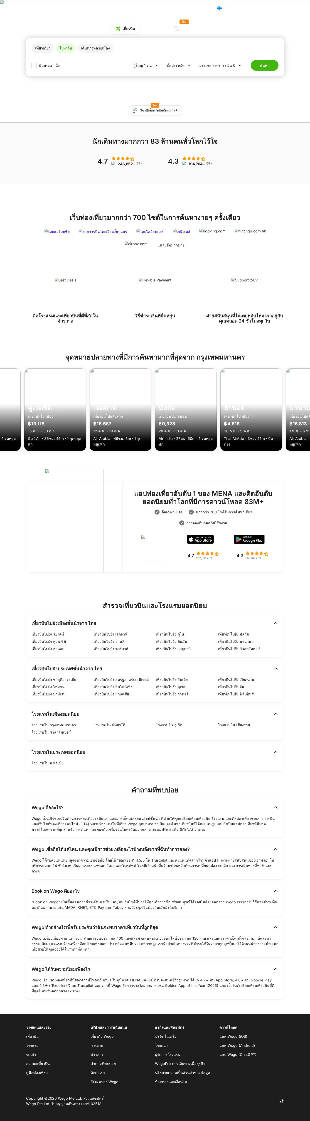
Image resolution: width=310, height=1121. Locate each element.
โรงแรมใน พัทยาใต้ (109, 725)
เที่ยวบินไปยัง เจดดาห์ (111, 634)
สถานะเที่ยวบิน (38, 1063)
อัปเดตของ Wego (104, 1081)
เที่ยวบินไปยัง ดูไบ (170, 634)
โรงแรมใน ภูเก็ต (169, 725)
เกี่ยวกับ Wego (102, 1036)
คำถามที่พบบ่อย (103, 1063)
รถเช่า (31, 1054)
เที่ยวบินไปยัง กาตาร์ (172, 694)
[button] (220, 65)
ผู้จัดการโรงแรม (167, 1054)
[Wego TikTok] (281, 1101)
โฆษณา (161, 1045)
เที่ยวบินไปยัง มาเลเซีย (111, 694)
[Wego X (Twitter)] (262, 1101)
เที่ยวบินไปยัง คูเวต (170, 687)
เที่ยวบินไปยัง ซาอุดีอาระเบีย (54, 679)
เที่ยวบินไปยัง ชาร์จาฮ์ (111, 648)
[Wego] (35, 8)
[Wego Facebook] (255, 1101)
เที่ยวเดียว (42, 48)
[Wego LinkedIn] (275, 1101)
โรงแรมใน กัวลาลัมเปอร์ (51, 732)
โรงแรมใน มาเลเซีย (47, 763)
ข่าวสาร (97, 1054)
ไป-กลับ (65, 48)
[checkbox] (34, 65)
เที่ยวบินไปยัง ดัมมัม (171, 641)
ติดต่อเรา (98, 1072)
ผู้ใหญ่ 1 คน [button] (142, 65)
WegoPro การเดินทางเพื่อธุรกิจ (180, 1063)
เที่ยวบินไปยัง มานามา (235, 641)
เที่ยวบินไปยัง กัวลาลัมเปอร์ (239, 648)
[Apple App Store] (203, 541)
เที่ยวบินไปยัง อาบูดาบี (173, 648)
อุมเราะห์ (187, 27)
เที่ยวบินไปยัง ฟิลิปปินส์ (236, 694)
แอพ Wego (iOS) (233, 1036)
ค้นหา (264, 65)
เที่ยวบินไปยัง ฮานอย (48, 648)
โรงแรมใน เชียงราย (234, 725)
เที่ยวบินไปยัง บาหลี (109, 641)
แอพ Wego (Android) (237, 1045)
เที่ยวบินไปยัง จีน (231, 687)
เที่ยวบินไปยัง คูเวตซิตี (49, 641)
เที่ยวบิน (188, 8)
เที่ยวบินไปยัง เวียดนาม (236, 679)
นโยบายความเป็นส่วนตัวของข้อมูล (182, 1072)
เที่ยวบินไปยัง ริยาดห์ (48, 634)
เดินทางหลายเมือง (95, 48)
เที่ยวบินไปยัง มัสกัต (233, 634)
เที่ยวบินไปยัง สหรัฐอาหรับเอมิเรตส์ (121, 679)
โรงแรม (204, 8)
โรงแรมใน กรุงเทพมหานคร (54, 725)
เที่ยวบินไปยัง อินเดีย (172, 679)
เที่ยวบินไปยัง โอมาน (48, 687)
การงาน (97, 1045)
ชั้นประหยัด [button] (175, 65)
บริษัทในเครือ (166, 1036)
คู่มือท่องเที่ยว (37, 1072)
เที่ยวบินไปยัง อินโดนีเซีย (113, 687)
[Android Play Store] (252, 541)
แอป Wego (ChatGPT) (237, 1054)
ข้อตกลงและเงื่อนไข (171, 1081)
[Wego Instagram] (268, 1101)
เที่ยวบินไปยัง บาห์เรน (49, 694)
